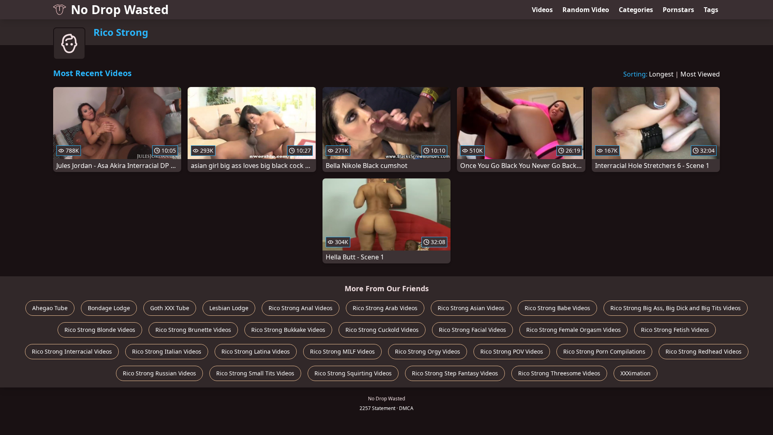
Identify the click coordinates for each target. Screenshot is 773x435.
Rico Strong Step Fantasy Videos (455, 373)
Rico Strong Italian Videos (166, 351)
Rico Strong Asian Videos (471, 308)
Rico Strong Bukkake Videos (288, 330)
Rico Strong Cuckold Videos (382, 330)
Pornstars (678, 9)
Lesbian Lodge (228, 308)
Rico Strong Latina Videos (255, 351)
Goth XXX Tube (169, 308)
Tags (711, 9)
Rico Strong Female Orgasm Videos (573, 330)
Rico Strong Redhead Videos (704, 351)
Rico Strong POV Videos (511, 351)
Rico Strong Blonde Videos (99, 330)
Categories (636, 9)
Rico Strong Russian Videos (159, 373)
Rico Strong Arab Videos (385, 308)
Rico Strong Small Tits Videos (255, 373)
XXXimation (635, 373)
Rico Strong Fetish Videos (675, 330)
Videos (542, 9)
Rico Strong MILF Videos (342, 351)
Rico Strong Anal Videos (301, 308)
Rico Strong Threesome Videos (559, 373)
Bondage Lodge (109, 308)
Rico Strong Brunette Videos (193, 330)
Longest (661, 74)
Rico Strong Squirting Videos (353, 373)
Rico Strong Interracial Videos (72, 351)
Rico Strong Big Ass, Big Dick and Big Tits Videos (675, 308)
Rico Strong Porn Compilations (604, 351)
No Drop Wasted (120, 9)
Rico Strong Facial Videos (472, 330)
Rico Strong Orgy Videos (427, 351)
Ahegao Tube (50, 308)
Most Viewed (700, 74)
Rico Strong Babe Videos (557, 308)
